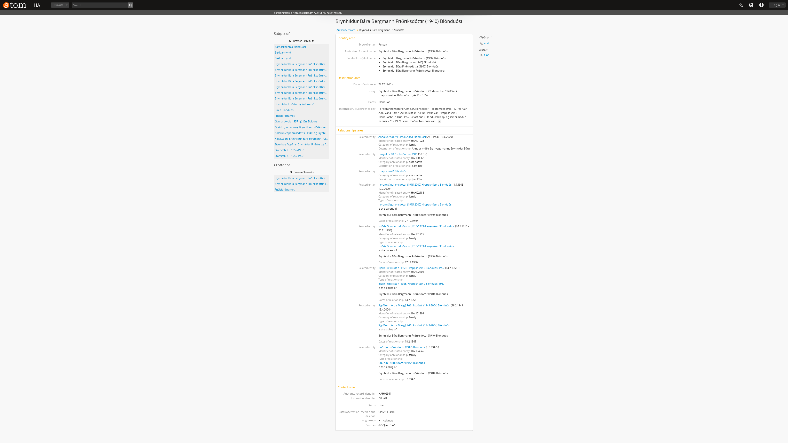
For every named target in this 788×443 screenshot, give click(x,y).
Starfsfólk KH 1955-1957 (289, 150)
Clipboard (741, 5)
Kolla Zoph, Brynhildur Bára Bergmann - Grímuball (302, 138)
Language (751, 5)
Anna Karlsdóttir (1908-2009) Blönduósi (402, 137)
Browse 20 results (303, 41)
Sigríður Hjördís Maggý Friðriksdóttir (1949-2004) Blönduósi (414, 305)
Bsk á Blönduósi (284, 110)
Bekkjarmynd (283, 52)
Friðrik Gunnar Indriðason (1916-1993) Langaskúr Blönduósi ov (416, 226)
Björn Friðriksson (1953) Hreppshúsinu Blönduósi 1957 (411, 268)
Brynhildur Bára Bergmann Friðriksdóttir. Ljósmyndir (302, 184)
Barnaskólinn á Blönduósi (290, 47)
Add (486, 43)
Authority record (346, 30)
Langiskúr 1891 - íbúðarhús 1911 (398, 154)
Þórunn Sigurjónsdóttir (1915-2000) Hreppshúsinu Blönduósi (415, 184)
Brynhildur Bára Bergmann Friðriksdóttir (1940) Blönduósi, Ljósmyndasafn (302, 75)
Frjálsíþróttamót (285, 116)
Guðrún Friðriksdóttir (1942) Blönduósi (401, 347)
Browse (58, 5)
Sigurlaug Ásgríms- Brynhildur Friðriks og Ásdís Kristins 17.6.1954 (302, 144)
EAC (486, 55)
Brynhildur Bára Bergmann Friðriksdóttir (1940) (302, 64)
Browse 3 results (303, 172)
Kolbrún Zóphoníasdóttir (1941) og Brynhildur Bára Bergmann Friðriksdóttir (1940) (302, 133)
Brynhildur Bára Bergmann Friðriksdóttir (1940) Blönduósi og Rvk (302, 70)
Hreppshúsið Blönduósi (392, 171)
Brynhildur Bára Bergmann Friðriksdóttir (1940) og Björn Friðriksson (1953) (302, 81)
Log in (776, 5)
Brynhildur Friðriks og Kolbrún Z (294, 104)
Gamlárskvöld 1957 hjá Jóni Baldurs (296, 121)
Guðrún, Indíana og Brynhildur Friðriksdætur (302, 127)
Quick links (761, 5)
